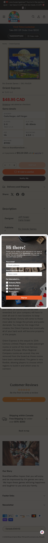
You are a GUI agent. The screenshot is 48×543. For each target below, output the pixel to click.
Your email (10, 262)
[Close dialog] (46, 236)
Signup (24, 297)
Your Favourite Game (14, 270)
